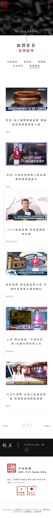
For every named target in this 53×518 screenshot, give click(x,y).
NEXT (47, 426)
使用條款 (28, 512)
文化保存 (18, 66)
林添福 (28, 62)
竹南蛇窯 (12, 62)
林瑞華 (42, 62)
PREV (5, 426)
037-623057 (19, 482)
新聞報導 (35, 66)
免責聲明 (38, 512)
